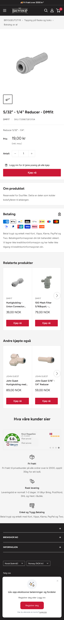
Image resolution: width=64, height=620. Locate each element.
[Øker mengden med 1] (31, 153)
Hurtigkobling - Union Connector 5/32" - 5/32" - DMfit (17, 304)
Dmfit (6, 119)
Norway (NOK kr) (35, 563)
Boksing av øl (10, 24)
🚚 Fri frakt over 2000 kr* (32, 2)
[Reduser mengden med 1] (15, 153)
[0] (58, 10)
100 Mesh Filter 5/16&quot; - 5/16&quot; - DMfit (45, 304)
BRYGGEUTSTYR (12, 20)
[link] (32, 440)
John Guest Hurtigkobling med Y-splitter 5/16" (16, 382)
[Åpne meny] (4, 10)
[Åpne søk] (46, 10)
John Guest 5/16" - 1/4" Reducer (45, 382)
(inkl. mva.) (17, 143)
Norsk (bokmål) (11, 563)
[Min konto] (52, 10)
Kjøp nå (32, 172)
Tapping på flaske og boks (37, 20)
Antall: (6, 153)
